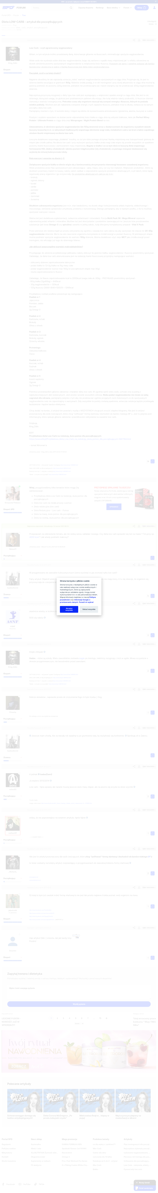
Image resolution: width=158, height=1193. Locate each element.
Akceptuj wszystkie (69, 609)
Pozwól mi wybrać (86, 602)
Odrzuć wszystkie (88, 609)
